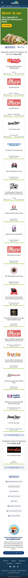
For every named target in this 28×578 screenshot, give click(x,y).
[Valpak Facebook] (10, 566)
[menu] (2, 3)
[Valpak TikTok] (17, 566)
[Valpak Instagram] (14, 566)
